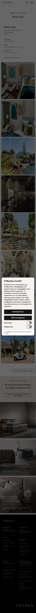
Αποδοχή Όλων (18, 312)
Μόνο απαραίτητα (18, 318)
